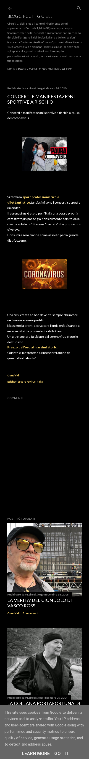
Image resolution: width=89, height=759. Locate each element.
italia (40, 381)
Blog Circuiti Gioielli (30, 16)
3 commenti (30, 613)
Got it (61, 753)
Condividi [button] (13, 375)
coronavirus (28, 381)
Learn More (36, 753)
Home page (16, 69)
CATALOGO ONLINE (44, 69)
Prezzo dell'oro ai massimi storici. (32, 347)
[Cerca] (79, 7)
